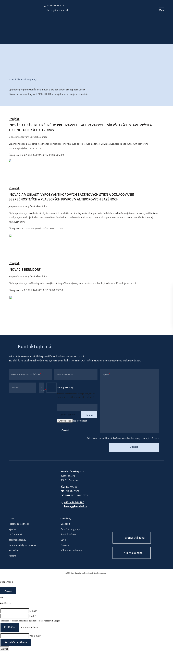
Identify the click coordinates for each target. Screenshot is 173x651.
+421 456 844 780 (56, 5)
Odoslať (134, 447)
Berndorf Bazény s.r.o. (22, 7)
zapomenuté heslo (29, 627)
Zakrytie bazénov (17, 539)
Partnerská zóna (134, 537)
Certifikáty (65, 518)
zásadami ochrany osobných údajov (140, 438)
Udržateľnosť (15, 534)
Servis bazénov (68, 534)
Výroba (12, 529)
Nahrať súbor (51, 388)
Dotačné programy (70, 529)
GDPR (63, 539)
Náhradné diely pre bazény (22, 545)
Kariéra (12, 555)
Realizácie (14, 550)
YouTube (137, 524)
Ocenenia (65, 523)
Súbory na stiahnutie (71, 550)
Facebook (116, 524)
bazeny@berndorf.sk (57, 10)
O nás (11, 518)
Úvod (11, 78)
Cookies (64, 545)
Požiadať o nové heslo (16, 642)
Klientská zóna (133, 552)
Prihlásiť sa (9, 627)
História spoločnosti (19, 523)
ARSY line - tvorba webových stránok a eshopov (86, 572)
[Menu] (161, 6)
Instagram (126, 524)
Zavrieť (65, 430)
